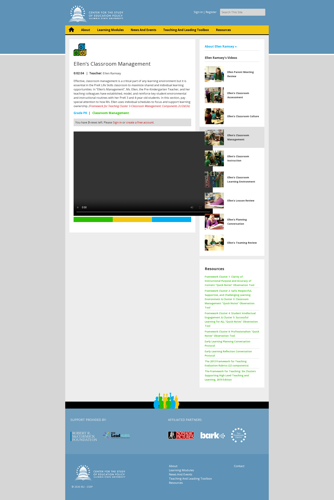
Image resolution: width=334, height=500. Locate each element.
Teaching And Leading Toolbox (186, 30)
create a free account (140, 122)
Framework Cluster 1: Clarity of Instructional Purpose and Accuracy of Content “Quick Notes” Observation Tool (229, 281)
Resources (223, 30)
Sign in (198, 12)
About (85, 30)
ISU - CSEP (87, 486)
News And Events (143, 30)
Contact (239, 466)
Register (211, 12)
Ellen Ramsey (112, 73)
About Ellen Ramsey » (221, 46)
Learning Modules (110, 30)
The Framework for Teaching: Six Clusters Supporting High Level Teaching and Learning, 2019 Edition (230, 375)
